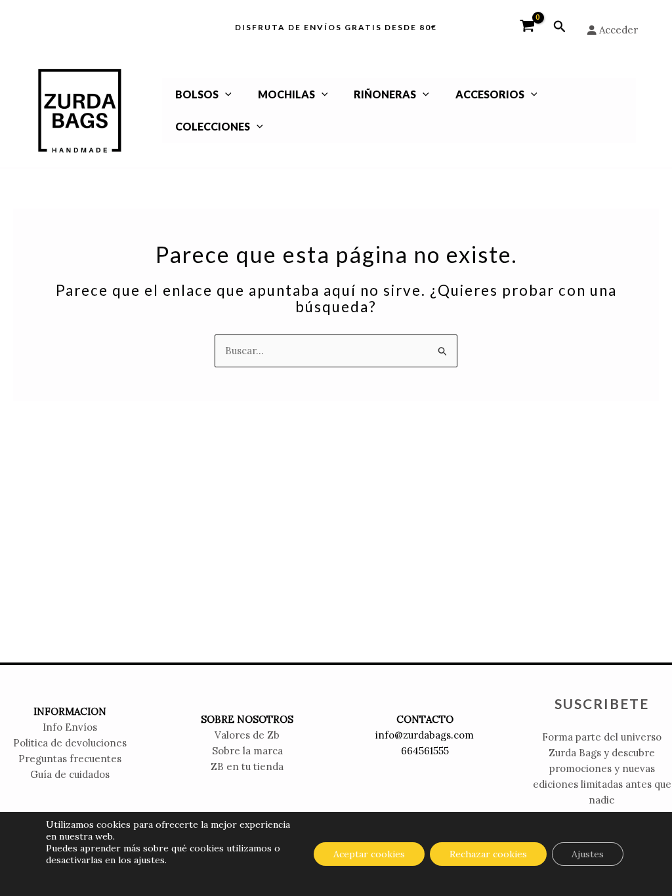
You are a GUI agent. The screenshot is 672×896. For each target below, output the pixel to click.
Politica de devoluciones (70, 743)
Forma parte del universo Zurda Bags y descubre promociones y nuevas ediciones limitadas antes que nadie (602, 768)
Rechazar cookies (488, 854)
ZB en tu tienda (247, 766)
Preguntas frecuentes (69, 758)
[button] (559, 27)
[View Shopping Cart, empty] (527, 26)
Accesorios (489, 94)
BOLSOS (197, 94)
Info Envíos (70, 727)
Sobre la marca (247, 750)
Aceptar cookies (369, 854)
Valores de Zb (247, 735)
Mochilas (286, 94)
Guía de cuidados (70, 774)
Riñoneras (385, 94)
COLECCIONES (212, 126)
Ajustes (588, 854)
